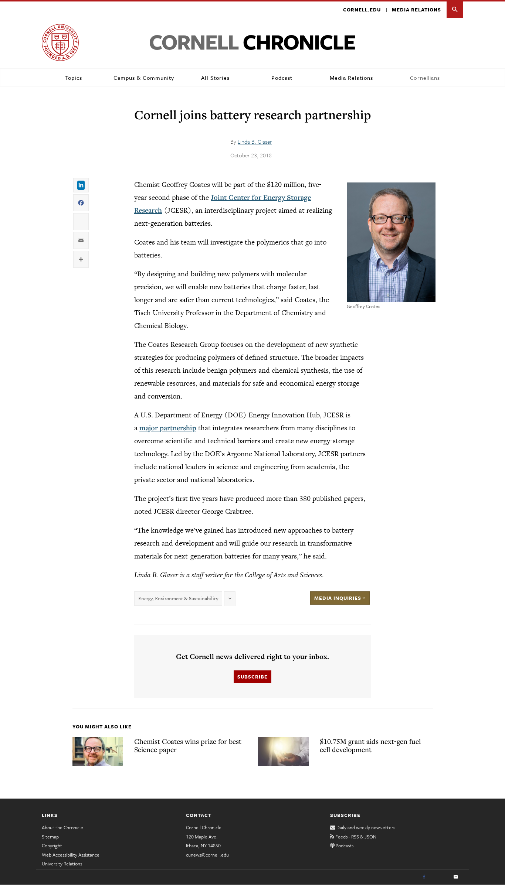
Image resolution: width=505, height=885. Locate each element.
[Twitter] (440, 877)
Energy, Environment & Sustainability (178, 598)
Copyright (52, 845)
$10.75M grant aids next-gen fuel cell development (370, 745)
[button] (455, 9)
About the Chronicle (62, 827)
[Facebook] (424, 877)
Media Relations (416, 9)
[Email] (455, 877)
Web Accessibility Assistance (70, 854)
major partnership (167, 428)
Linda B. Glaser (255, 141)
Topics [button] (73, 78)
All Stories (215, 78)
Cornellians (425, 78)
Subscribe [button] (252, 676)
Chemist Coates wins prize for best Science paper (187, 745)
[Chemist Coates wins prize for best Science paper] (97, 751)
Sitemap (50, 836)
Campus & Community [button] (143, 78)
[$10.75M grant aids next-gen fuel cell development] (283, 751)
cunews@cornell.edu (207, 854)
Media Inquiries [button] (338, 598)
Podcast (281, 78)
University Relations (62, 863)
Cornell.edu (362, 9)
